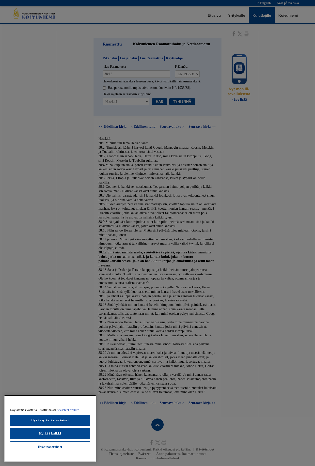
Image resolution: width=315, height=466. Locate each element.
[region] (50, 428)
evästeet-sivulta (68, 410)
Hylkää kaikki (50, 433)
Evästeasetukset (50, 447)
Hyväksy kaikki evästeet (50, 420)
